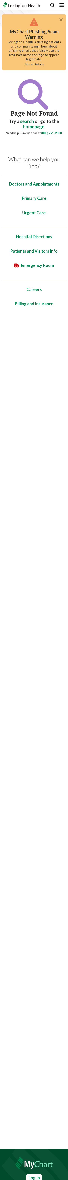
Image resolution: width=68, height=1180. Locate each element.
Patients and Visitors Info (34, 251)
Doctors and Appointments (34, 183)
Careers (34, 289)
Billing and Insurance (34, 303)
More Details (34, 64)
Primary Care (34, 198)
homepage (33, 126)
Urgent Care (34, 212)
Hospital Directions (34, 236)
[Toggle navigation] (62, 5)
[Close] (61, 19)
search (27, 121)
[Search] (52, 5)
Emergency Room (37, 265)
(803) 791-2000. (52, 133)
